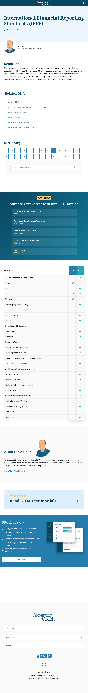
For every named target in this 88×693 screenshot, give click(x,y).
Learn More (22, 559)
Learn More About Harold (14, 471)
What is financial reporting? (19, 112)
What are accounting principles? (21, 127)
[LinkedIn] (44, 664)
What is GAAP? (14, 117)
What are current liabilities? (19, 122)
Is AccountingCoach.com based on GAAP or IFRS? (28, 107)
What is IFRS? (13, 102)
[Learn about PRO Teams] (65, 538)
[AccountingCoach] (43, 3)
